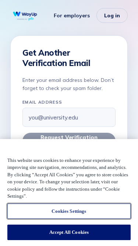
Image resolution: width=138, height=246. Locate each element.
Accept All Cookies (69, 232)
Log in (112, 15)
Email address (42, 102)
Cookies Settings (69, 211)
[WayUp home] (25, 15)
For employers (72, 15)
